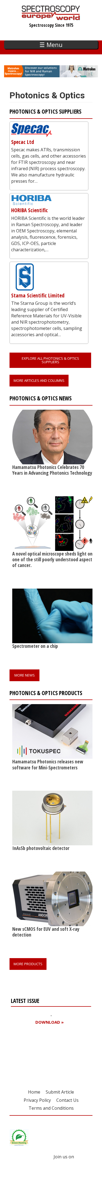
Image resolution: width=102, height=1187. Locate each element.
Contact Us (67, 1100)
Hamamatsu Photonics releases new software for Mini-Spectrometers (47, 764)
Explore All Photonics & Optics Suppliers (50, 360)
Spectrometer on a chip (35, 646)
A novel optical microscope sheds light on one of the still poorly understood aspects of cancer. (53, 559)
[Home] (51, 17)
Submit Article (60, 1092)
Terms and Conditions (51, 1108)
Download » (49, 1022)
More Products (28, 963)
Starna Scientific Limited (37, 295)
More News (24, 675)
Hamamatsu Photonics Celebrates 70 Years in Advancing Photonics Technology (52, 470)
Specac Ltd (22, 142)
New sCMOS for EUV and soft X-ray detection (45, 932)
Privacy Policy (37, 1100)
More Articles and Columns (39, 380)
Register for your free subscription (37, 1053)
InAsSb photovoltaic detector (40, 848)
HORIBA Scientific (29, 210)
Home (34, 1092)
